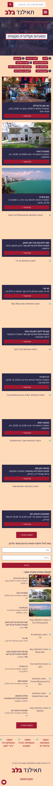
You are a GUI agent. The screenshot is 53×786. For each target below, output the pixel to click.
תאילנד (19, 12)
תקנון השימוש (26, 779)
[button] (45, 12)
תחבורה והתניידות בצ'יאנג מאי (36, 245)
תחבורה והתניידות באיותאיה (37, 471)
